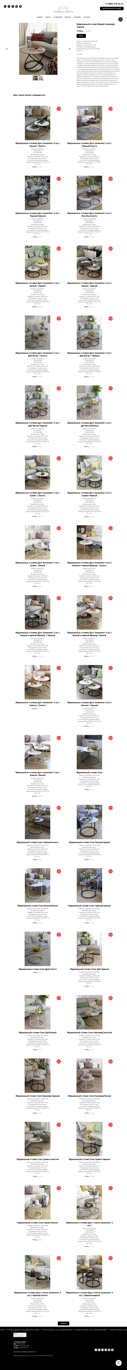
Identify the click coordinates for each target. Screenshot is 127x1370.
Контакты (87, 17)
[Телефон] (102, 1350)
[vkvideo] (16, 6)
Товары (47, 17)
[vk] (9, 6)
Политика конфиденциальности (25, 1352)
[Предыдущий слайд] (7, 49)
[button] (112, 8)
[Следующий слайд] (69, 49)
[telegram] (5, 6)
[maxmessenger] (20, 6)
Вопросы (68, 17)
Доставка (77, 17)
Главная (39, 17)
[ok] (12, 6)
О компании (57, 17)
